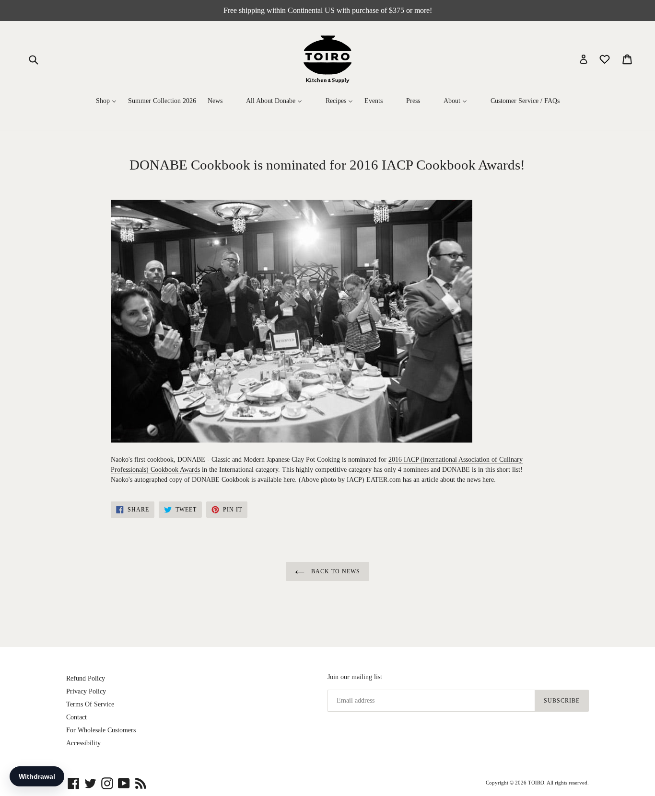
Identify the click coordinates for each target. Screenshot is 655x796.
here (289, 479)
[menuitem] (106, 101)
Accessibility (83, 743)
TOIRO (536, 782)
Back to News (334, 571)
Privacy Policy (86, 691)
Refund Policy (85, 678)
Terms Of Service (90, 704)
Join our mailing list (355, 677)
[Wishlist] (605, 58)
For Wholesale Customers (101, 730)
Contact (76, 717)
